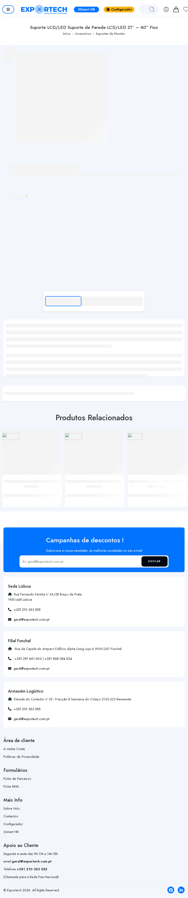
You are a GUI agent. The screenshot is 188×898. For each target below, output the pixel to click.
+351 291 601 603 (28, 658)
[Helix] (10, 436)
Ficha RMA (11, 786)
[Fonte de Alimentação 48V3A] (157, 453)
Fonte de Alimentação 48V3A (157, 490)
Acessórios (83, 33)
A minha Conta (14, 748)
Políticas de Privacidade (21, 756)
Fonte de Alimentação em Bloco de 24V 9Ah (31, 493)
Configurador (121, 9)
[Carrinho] (176, 9)
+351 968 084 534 (58, 658)
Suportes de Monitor (110, 33)
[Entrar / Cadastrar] (166, 9)
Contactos (10, 816)
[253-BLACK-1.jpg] (61, 97)
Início (67, 33)
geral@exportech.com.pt (31, 619)
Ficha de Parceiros (17, 778)
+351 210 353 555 (27, 609)
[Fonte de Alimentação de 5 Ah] (94, 453)
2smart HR (11, 831)
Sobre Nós (11, 808)
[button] (8, 9)
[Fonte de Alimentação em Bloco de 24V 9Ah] (31, 453)
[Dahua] (135, 436)
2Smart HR (86, 9)
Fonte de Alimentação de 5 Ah (93, 490)
